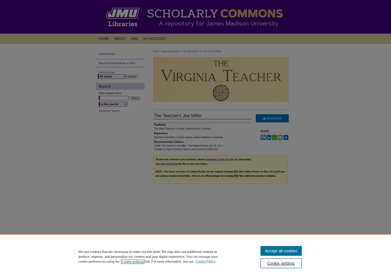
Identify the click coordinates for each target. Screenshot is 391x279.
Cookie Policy (205, 261)
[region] (195, 256)
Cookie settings (132, 261)
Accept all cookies (281, 251)
